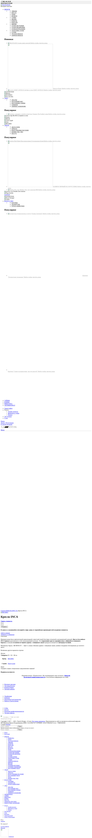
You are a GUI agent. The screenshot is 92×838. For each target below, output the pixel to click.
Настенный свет (17, 101)
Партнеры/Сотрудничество (12, 699)
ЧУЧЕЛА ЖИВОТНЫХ (14, 784)
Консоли (15, 22)
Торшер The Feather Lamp (40, 114)
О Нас (6, 708)
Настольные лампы (18, 103)
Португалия (11, 663)
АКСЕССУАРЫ (12, 771)
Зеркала (14, 128)
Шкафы (14, 19)
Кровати (14, 16)
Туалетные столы (18, 30)
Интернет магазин (10, 684)
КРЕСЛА (15, 611)
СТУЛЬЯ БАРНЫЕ (12, 756)
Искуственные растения (20, 130)
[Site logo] (5, 5)
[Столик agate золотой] (12, 43)
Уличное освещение (19, 106)
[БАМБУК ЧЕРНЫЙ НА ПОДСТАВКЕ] (30, 186)
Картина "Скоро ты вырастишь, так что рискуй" (23, 371)
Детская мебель (17, 34)
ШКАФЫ (10, 764)
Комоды (14, 21)
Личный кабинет (9, 689)
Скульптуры (16, 204)
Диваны (14, 11)
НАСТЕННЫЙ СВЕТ (13, 788)
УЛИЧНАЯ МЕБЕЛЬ (13, 761)
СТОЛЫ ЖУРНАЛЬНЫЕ (14, 751)
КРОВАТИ (10, 748)
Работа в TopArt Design (11, 701)
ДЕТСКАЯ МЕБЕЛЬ (13, 741)
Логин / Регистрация (9, 817)
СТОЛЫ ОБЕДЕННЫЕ (13, 752)
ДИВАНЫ (10, 742)
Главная (3, 611)
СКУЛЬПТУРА (11, 782)
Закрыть (3, 821)
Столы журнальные (18, 29)
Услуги (6, 710)
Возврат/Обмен (9, 687)
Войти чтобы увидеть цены (39, 43)
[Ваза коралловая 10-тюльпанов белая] (14, 141)
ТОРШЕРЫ (11, 791)
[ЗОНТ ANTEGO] (20, 90)
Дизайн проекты (13, 411)
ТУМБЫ (10, 759)
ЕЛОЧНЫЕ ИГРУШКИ (13, 765)
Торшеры (15, 104)
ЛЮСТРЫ (10, 787)
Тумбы (14, 17)
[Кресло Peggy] (30, 88)
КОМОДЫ (10, 743)
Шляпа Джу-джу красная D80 (29, 190)
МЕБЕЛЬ (9, 611)
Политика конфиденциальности (14, 711)
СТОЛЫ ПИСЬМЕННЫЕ (14, 754)
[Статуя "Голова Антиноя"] (17, 213)
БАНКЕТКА (11, 738)
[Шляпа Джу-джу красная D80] (14, 190)
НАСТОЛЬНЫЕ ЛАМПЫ (14, 790)
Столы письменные (18, 27)
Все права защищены (38, 721)
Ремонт (10, 415)
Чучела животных (18, 206)
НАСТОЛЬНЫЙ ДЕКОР (14, 768)
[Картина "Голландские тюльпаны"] (45, 275)
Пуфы (13, 14)
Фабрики (7, 698)
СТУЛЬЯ (10, 755)
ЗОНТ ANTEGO (38, 90)
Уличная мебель (17, 35)
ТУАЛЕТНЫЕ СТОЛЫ (13, 758)
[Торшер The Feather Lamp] (20, 114)
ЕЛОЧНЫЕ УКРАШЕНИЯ (14, 767)
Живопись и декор (13, 413)
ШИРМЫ (10, 762)
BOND (8, 724)
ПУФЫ (9, 749)
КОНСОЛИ (10, 745)
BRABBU (11, 658)
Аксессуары (16, 127)
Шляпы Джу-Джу (17, 132)
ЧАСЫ (9, 777)
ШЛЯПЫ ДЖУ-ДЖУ (13, 778)
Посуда (14, 133)
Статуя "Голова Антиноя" (34, 213)
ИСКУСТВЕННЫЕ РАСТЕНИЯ (16, 774)
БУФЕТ (10, 739)
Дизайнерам (8, 696)
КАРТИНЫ (10, 781)
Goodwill (7, 194)
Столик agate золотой (24, 43)
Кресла (14, 12)
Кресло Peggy (57, 88)
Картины (15, 203)
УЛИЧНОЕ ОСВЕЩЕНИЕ (14, 793)
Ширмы (14, 24)
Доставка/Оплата (9, 686)
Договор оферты (9, 713)
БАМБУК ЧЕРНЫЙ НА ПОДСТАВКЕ (65, 186)
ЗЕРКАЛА (10, 772)
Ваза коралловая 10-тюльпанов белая (32, 141)
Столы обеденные (18, 25)
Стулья (14, 32)
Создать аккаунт (5, 826)
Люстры (14, 100)
